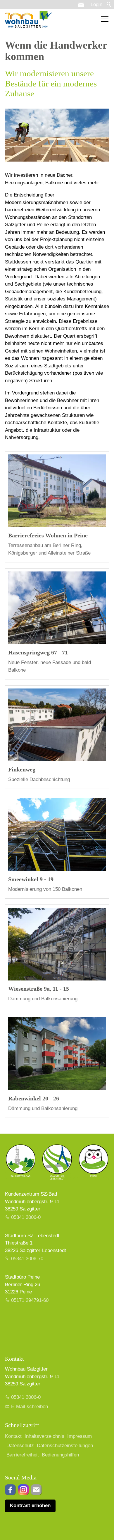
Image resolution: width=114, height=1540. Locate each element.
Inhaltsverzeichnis (44, 1436)
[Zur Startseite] (28, 19)
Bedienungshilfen (60, 1455)
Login (96, 4)
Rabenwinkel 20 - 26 (33, 1098)
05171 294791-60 (30, 1300)
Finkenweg (21, 769)
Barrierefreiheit (22, 1455)
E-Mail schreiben (29, 1406)
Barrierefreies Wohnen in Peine (48, 535)
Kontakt (13, 1436)
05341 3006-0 (26, 1217)
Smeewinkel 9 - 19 (30, 879)
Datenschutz (20, 1445)
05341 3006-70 (27, 1258)
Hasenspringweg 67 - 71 (38, 652)
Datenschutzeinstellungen (65, 1445)
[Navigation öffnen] (104, 19)
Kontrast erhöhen (30, 1505)
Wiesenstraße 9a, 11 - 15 (38, 988)
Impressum (79, 1436)
